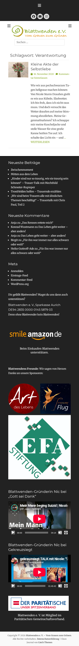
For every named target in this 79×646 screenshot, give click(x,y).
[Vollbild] (66, 532)
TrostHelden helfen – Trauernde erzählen (36, 191)
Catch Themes (45, 642)
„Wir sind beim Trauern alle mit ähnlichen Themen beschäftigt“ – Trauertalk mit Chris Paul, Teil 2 (38, 200)
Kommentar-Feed (21, 279)
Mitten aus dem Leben (24, 174)
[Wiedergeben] (13, 532)
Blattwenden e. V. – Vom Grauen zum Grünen (48, 635)
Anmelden (17, 271)
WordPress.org (20, 284)
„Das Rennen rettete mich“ (37, 222)
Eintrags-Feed (19, 275)
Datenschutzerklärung (48, 639)
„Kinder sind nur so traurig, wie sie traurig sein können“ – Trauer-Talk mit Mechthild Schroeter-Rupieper (39, 183)
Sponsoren (35, 373)
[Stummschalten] (60, 532)
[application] (39, 518)
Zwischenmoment (22, 169)
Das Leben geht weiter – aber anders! (43, 235)
